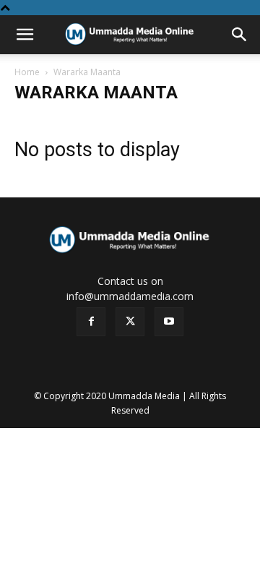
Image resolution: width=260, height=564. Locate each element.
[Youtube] (169, 321)
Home (27, 72)
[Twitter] (130, 321)
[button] (24, 34)
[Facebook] (91, 321)
